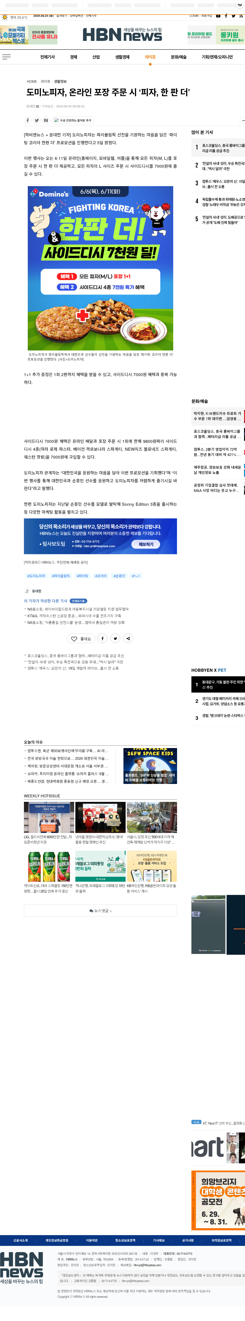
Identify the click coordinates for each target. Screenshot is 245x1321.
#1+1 (136, 576)
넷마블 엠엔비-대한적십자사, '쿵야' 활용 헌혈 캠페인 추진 (99, 839)
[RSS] (241, 15)
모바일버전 (76, 15)
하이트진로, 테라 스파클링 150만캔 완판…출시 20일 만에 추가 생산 (48, 888)
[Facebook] (226, 15)
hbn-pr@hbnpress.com (147, 1265)
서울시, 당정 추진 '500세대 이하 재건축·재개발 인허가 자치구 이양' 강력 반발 (150, 839)
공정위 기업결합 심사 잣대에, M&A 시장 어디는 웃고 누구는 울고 (216, 488)
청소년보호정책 (125, 1240)
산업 (96, 57)
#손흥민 (119, 576)
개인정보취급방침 (56, 1240)
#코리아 (100, 576)
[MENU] (7, 57)
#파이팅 (82, 576)
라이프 (150, 57)
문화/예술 (178, 57)
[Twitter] (233, 15)
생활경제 (122, 57)
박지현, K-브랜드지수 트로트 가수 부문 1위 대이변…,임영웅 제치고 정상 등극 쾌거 (217, 416)
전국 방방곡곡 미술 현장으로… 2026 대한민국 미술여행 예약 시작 (69, 758)
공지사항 (188, 1240)
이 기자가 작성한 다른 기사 (54, 601)
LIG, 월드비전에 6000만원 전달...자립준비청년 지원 (48, 839)
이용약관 (92, 1240)
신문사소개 (20, 1240)
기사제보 (159, 1240)
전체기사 (91, 15)
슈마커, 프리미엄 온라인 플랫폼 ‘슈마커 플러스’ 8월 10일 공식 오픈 (69, 773)
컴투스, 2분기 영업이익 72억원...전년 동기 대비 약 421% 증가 (217, 452)
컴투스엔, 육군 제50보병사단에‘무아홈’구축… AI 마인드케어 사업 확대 (69, 750)
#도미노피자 (36, 576)
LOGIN (194, 15)
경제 (73, 57)
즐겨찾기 (61, 15)
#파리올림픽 (61, 576)
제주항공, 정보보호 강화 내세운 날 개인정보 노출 (217, 470)
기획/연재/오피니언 (217, 57)
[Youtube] (218, 15)
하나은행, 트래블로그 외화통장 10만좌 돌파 (100, 888)
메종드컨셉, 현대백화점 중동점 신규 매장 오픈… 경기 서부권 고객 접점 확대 (69, 781)
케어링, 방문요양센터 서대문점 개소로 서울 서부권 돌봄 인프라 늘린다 (69, 765)
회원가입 (206, 15)
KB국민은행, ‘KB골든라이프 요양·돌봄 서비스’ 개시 (151, 888)
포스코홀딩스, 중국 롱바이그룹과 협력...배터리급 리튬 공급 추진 (217, 434)
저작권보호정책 (222, 1240)
